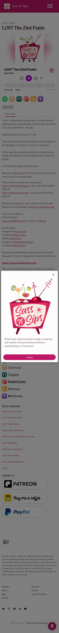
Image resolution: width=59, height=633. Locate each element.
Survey (29, 357)
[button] (53, 274)
